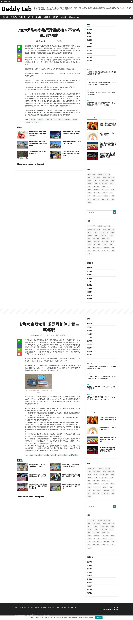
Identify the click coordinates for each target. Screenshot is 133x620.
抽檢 (98, 186)
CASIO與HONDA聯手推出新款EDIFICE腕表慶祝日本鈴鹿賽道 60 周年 (107, 155)
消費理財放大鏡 (40, 41)
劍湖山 (53, 119)
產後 (111, 193)
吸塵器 (31, 455)
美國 (94, 196)
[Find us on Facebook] (131, 1)
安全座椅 (101, 180)
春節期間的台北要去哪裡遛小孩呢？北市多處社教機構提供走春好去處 (38, 133)
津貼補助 (63, 17)
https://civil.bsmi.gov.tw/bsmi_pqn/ (41, 415)
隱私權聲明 (89, 617)
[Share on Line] (19, 47)
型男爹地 (14, 17)
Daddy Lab (16, 9)
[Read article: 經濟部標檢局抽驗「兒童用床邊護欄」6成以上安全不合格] (22, 477)
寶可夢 (112, 180)
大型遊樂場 (60, 119)
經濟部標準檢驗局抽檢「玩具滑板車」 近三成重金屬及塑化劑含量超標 (38, 486)
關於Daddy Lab (5, 2)
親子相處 (47, 17)
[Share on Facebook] (19, 51)
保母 (94, 174)
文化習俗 (55, 17)
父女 (95, 193)
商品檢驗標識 (38, 455)
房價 (89, 186)
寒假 (107, 180)
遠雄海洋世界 (29, 122)
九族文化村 (32, 119)
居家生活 (89, 36)
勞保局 (104, 177)
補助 (113, 196)
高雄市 (89, 202)
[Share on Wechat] (19, 55)
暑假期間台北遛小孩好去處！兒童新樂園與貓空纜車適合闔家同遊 (38, 143)
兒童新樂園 (40, 119)
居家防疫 (90, 183)
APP (89, 174)
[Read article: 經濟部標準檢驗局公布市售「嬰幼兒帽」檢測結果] (22, 467)
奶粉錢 (95, 180)
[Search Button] (131, 17)
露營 (108, 199)
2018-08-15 (48, 335)
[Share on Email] (19, 60)
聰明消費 (30, 17)
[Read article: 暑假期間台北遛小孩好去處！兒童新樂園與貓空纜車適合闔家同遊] (22, 145)
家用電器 (46, 455)
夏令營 (89, 180)
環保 (99, 193)
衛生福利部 (106, 196)
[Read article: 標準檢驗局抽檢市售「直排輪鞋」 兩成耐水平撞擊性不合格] (55, 477)
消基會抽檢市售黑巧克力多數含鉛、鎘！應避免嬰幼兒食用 (108, 145)
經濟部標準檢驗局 (62, 455)
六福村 (47, 119)
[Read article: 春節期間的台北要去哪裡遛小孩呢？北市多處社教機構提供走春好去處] (22, 134)
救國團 (103, 186)
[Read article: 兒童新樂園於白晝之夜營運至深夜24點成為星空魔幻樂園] (55, 134)
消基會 (89, 193)
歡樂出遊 (22, 17)
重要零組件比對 (73, 455)
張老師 (111, 183)
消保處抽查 (68, 119)
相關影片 (89, 53)
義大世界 (75, 119)
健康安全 (5, 17)
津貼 (107, 189)
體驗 (113, 199)
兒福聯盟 (100, 174)
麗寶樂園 (37, 122)
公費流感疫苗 (91, 177)
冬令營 (98, 177)
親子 (89, 199)
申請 (89, 196)
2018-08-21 (51, 41)
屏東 (96, 183)
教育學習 (39, 17)
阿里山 (103, 199)
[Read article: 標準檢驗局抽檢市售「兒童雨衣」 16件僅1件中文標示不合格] (55, 487)
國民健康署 (111, 177)
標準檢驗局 (96, 189)
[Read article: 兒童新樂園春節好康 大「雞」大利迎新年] (22, 155)
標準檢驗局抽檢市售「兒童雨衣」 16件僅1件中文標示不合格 (71, 486)
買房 (94, 199)
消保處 (112, 189)
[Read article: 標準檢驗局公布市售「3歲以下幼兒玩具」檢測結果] (55, 467)
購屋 (98, 199)
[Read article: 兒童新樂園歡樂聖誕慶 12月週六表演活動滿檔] (55, 145)
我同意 (99, 617)
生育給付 (105, 193)
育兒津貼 (99, 196)
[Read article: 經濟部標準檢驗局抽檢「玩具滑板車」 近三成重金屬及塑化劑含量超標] (22, 487)
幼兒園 (101, 183)
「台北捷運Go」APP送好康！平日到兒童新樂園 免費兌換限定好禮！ (71, 153)
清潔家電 (53, 455)
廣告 (106, 183)
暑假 (108, 186)
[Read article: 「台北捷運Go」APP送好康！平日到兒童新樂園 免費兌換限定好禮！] (55, 155)
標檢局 (89, 189)
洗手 (103, 189)
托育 (94, 186)
